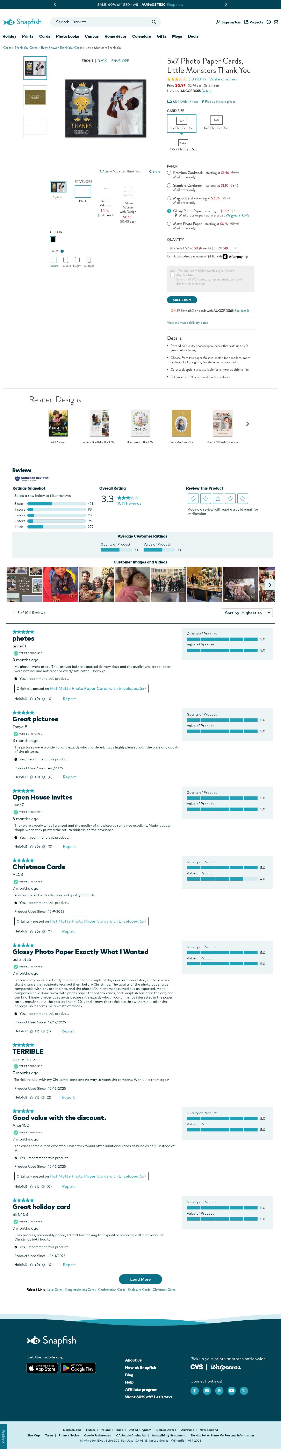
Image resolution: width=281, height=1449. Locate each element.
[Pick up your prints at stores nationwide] (196, 1366)
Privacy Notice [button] (69, 1435)
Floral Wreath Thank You (140, 442)
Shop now (178, 4)
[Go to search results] (154, 22)
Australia (188, 1430)
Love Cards (55, 1289)
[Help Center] (268, 22)
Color (56, 232)
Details (206, 90)
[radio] (53, 239)
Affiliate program (141, 1389)
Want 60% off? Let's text (148, 1396)
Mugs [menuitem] (177, 36)
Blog (129, 1374)
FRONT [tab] (87, 60)
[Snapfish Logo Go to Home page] (22, 22)
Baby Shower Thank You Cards (61, 47)
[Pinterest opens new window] (221, 1388)
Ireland (106, 1430)
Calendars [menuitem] (141, 36)
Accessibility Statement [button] (169, 1435)
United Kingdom (140, 1430)
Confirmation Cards (111, 1289)
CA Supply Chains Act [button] (131, 1435)
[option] (35, 68)
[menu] (154, 171)
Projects (257, 22)
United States (166, 1430)
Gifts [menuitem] (161, 36)
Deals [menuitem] (193, 36)
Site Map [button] (33, 1435)
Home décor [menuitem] (116, 36)
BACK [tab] (102, 60)
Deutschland (72, 1430)
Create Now (182, 300)
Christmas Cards (164, 1289)
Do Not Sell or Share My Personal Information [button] (222, 1435)
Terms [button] (49, 1435)
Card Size (175, 111)
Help (129, 1382)
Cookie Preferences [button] (97, 1435)
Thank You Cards (26, 47)
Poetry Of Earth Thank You (222, 442)
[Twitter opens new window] (246, 1388)
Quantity (175, 239)
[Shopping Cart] (275, 22)
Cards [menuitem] (44, 36)
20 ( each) (201, 248)
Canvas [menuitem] (92, 36)
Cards (7, 47)
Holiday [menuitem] (9, 36)
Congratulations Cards (80, 1289)
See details (242, 310)
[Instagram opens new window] (209, 1388)
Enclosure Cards (139, 1289)
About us (133, 1360)
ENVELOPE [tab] (120, 60)
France (91, 1430)
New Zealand (209, 1430)
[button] (102, 171)
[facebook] (196, 1388)
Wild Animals (58, 442)
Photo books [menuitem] (67, 36)
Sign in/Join (231, 22)
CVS (245, 215)
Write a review (223, 79)
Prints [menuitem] (28, 36)
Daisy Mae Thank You (182, 442)
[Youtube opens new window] (234, 1388)
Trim (54, 251)
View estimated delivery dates (187, 322)
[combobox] (105, 22)
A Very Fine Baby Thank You (99, 442)
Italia (120, 1430)
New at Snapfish (140, 1367)
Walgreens (233, 215)
